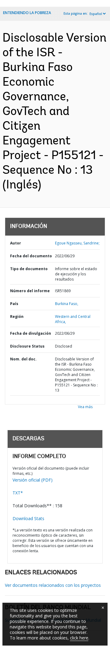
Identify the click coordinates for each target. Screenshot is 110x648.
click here (79, 638)
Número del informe (30, 290)
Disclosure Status (27, 346)
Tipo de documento (29, 268)
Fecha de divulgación (30, 333)
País (14, 303)
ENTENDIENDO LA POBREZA (27, 12)
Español (96, 14)
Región (17, 316)
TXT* (18, 493)
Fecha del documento (31, 256)
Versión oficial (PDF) (33, 480)
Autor (15, 243)
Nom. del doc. (23, 359)
